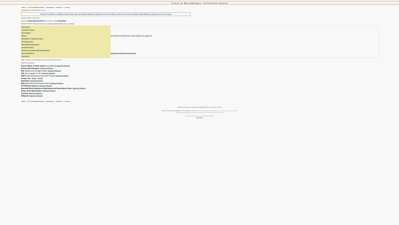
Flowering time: (27, 42)
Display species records (35, 21)
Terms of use (199, 118)
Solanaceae (50, 7)
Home (23, 7)
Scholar (40, 78)
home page (167, 14)
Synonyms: (25, 27)
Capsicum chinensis (63, 66)
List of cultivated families (36, 7)
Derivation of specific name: (32, 39)
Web (29, 78)
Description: (26, 33)
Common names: (28, 30)
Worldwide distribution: (30, 45)
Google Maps (62, 21)
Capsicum (59, 7)
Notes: (24, 36)
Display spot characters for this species (123, 53)
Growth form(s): (27, 47)
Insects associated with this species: (35, 50)
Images (34, 78)
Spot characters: (27, 53)
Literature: (25, 56)
